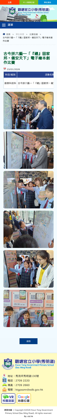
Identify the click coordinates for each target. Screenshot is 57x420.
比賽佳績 (33, 34)
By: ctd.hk (28, 416)
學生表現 (20, 34)
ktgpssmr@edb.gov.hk (29, 389)
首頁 (8, 34)
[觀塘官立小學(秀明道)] (28, 16)
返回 (28, 341)
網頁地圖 (8, 410)
